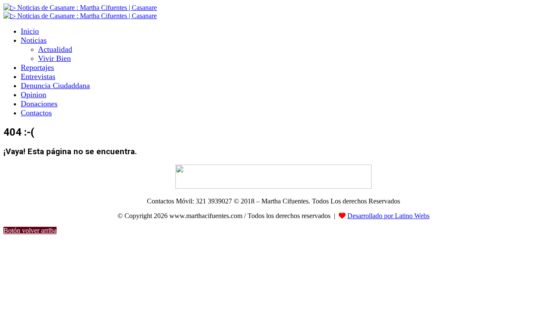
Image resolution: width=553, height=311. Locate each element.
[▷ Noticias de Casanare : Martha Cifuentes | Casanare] (80, 7)
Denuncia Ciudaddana (55, 85)
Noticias (34, 40)
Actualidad (55, 49)
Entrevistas (38, 76)
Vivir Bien (54, 58)
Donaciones (39, 103)
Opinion (33, 94)
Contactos (36, 112)
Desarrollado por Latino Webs (388, 215)
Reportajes (37, 67)
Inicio (30, 31)
